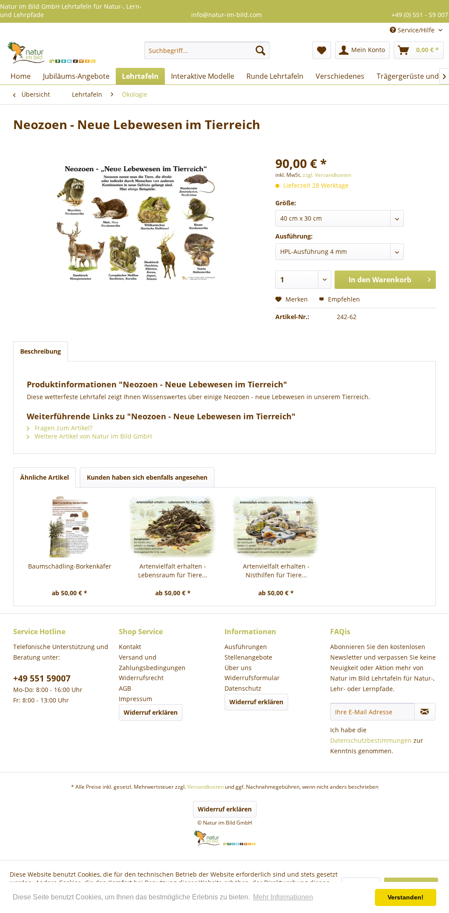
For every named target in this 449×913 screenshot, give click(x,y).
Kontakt (130, 647)
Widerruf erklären (151, 712)
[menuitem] (207, 50)
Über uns (238, 668)
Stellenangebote (248, 657)
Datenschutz (242, 688)
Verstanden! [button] (406, 897)
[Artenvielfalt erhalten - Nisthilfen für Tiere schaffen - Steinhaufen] (276, 527)
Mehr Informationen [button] (283, 897)
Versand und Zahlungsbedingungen (152, 662)
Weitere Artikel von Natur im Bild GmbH (92, 436)
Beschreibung (40, 351)
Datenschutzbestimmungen (371, 740)
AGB (125, 688)
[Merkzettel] (321, 50)
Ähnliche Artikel (44, 477)
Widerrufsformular (252, 678)
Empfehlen (343, 299)
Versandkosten (205, 786)
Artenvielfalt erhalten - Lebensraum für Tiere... (172, 570)
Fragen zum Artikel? (63, 428)
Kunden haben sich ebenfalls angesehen (147, 477)
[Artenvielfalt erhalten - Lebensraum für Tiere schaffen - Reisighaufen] (173, 527)
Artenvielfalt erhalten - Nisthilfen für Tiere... (276, 570)
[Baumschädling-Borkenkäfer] (69, 527)
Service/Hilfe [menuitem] (416, 30)
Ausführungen (245, 647)
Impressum (135, 699)
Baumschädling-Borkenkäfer (69, 566)
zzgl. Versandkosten (327, 175)
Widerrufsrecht (141, 678)
